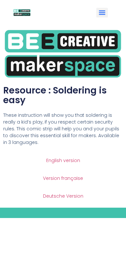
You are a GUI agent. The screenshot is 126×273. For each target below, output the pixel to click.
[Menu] (102, 12)
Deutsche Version (63, 196)
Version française (63, 178)
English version (63, 160)
